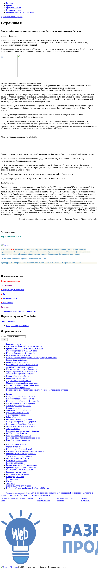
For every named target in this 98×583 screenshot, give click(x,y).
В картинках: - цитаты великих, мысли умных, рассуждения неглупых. (37, 390)
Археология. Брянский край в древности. (24, 346)
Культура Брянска (13, 408)
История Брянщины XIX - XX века (21, 351)
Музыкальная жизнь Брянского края (22, 383)
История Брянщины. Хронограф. (20, 353)
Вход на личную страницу (17, 326)
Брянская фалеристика (16, 472)
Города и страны (13, 447)
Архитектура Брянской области (20, 367)
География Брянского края (17, 474)
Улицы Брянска (13, 429)
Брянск (9, 5)
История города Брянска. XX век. (20, 399)
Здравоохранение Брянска (17, 412)
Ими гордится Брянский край (19, 449)
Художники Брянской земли (18, 381)
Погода (9, 481)
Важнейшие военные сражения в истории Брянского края (31, 358)
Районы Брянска (13, 417)
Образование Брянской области (20, 374)
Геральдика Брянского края (18, 355)
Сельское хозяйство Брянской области (22, 385)
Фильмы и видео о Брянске (18, 458)
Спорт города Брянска (16, 415)
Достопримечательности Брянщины (22, 369)
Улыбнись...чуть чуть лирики (19, 486)
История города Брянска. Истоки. (20, 396)
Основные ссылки (14, 10)
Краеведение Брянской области (19, 470)
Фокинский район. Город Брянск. (20, 426)
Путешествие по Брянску (12, 17)
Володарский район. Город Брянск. (21, 422)
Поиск (4, 337)
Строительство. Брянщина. (18, 387)
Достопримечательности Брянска (20, 403)
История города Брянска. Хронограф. (22, 401)
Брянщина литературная (16, 378)
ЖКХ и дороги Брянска (16, 433)
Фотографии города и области (19, 456)
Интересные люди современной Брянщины (25, 451)
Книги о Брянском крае (16, 460)
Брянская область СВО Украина (20, 12)
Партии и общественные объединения (23, 438)
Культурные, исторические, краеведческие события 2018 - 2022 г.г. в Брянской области (41, 263)
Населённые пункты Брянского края (22, 364)
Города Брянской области (17, 360)
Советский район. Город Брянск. (20, 424)
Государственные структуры (18, 435)
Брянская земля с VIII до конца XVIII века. (24, 348)
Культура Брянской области (18, 376)
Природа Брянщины (15, 477)
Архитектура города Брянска (18, 406)
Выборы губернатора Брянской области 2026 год (27, 488)
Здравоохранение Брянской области (21, 371)
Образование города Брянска (18, 410)
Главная (9, 3)
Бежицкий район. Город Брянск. (20, 419)
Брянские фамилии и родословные (21, 454)
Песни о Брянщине (14, 463)
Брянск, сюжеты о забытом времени (22, 465)
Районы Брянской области (17, 362)
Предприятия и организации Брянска (22, 431)
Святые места (12, 479)
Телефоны (10, 483)
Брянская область (13, 8)
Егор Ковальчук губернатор (18, 440)
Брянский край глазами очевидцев (21, 467)
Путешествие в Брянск (16, 444)
